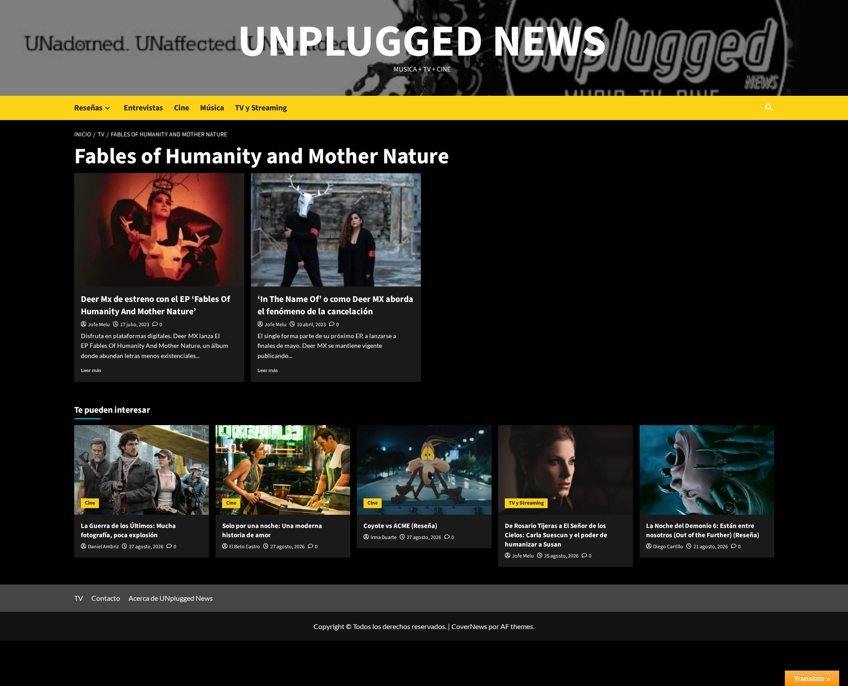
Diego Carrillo (668, 546)
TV (78, 598)
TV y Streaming (261, 107)
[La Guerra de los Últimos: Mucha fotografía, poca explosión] (141, 470)
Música (212, 107)
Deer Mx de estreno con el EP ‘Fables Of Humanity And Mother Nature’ (155, 305)
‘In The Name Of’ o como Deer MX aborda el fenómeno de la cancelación (335, 305)
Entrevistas (143, 107)
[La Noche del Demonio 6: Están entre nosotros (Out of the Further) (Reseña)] (707, 470)
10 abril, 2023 (311, 324)
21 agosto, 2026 (710, 546)
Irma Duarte (384, 537)
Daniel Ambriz (103, 546)
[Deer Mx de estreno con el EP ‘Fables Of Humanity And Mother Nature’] (159, 229)
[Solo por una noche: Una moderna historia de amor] (283, 470)
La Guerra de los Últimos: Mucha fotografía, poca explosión (128, 530)
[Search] (768, 108)
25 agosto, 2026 (561, 556)
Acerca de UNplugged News (171, 598)
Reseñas (88, 107)
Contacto (105, 598)
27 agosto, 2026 (146, 546)
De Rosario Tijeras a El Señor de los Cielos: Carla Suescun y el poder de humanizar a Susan (556, 535)
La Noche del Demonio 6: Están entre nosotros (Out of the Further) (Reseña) (702, 530)
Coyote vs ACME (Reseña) (400, 526)
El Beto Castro (244, 546)
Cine (181, 107)
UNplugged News (422, 42)
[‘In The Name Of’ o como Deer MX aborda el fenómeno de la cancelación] (336, 229)
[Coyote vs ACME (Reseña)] (424, 470)
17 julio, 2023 (134, 324)
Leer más (91, 370)
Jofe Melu (99, 324)
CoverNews (469, 626)
